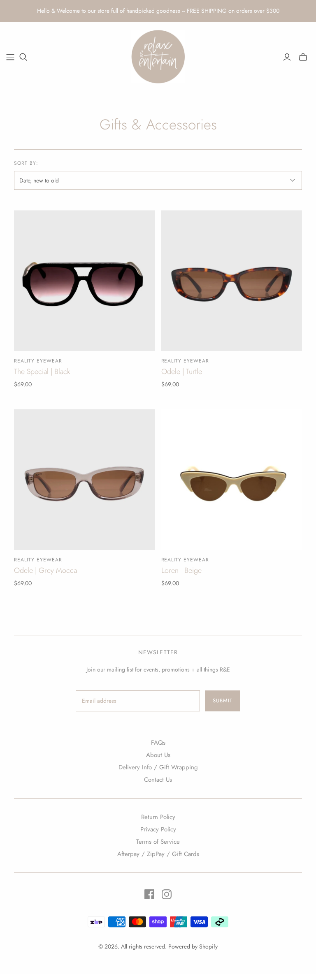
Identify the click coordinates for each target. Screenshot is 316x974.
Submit (222, 700)
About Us (158, 754)
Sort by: (26, 163)
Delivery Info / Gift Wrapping (158, 767)
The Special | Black (42, 371)
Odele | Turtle (181, 371)
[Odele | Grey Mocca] (84, 479)
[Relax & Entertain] (158, 56)
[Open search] (23, 57)
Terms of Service (158, 841)
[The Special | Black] (84, 280)
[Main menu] (10, 57)
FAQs (158, 742)
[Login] (287, 57)
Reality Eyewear (38, 361)
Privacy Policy (158, 829)
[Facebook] (149, 894)
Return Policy (158, 817)
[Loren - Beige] (231, 479)
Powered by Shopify (193, 946)
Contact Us (158, 779)
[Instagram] (167, 894)
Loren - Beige (181, 570)
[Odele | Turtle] (231, 280)
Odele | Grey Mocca (45, 570)
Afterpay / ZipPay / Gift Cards (158, 854)
